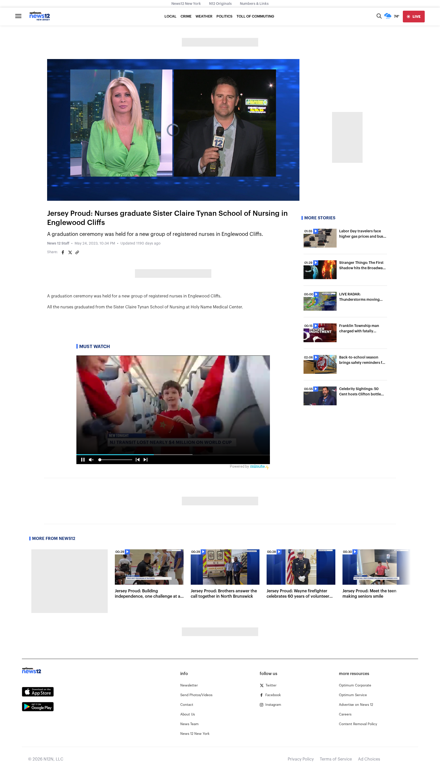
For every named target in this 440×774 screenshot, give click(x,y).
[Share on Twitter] (70, 252)
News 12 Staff (58, 243)
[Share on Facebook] (63, 252)
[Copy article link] (77, 252)
